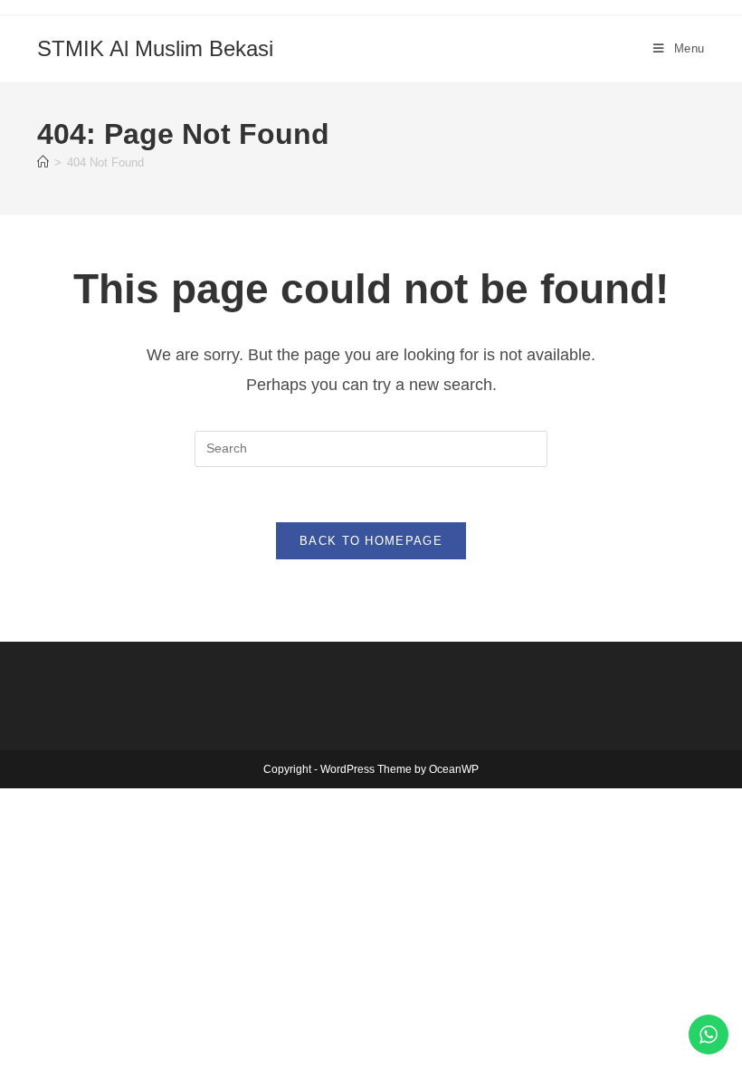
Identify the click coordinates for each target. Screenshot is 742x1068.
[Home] (43, 162)
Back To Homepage (371, 541)
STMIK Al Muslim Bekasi (155, 48)
